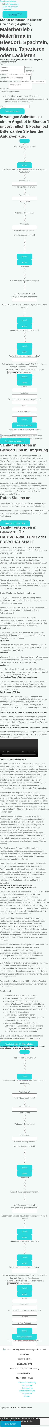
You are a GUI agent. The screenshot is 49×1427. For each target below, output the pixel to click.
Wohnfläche (24, 181)
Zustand (24, 307)
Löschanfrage (27, 1385)
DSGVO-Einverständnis (10, 91)
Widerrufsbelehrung (27, 1391)
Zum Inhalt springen (8, 1)
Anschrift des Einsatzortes (11, 81)
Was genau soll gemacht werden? (24, 297)
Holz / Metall (24, 202)
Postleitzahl (24, 393)
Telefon (3, 74)
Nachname (29, 71)
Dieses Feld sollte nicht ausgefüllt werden (24, 429)
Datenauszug (27, 1388)
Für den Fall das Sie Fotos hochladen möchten (25, 370)
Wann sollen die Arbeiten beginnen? (24, 330)
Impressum (27, 1394)
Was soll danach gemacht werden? (24, 281)
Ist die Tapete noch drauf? (24, 187)
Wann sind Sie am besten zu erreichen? (24, 399)
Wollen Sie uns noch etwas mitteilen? (24, 356)
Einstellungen (10, 1424)
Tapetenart (24, 266)
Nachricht (4, 89)
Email (3, 78)
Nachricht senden (12, 111)
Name (3, 64)
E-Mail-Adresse (24, 412)
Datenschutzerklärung (27, 1383)
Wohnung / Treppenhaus (25, 213)
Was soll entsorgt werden (24, 230)
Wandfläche (24, 195)
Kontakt (27, 1396)
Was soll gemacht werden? (24, 147)
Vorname (28, 67)
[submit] (24, 141)
